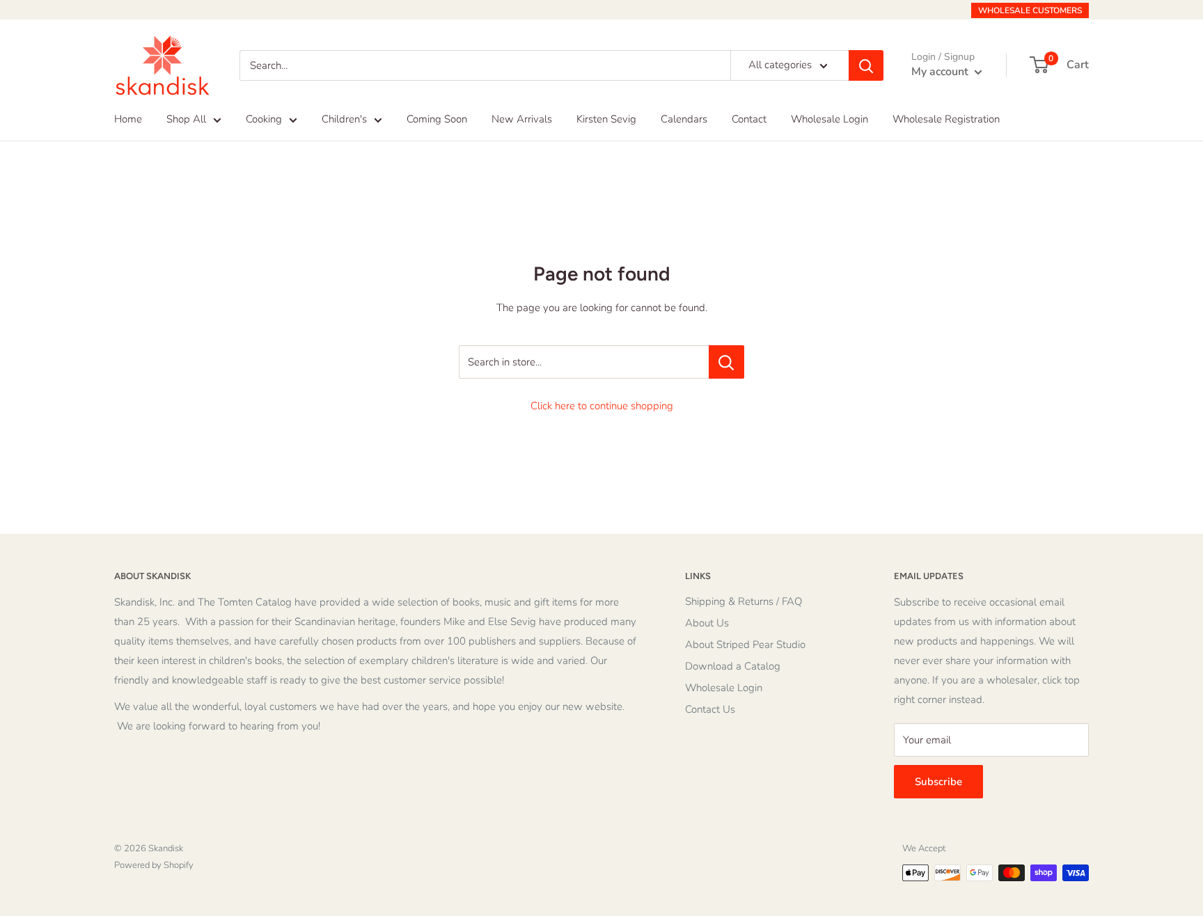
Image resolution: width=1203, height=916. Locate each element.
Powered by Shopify (154, 865)
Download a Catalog (732, 666)
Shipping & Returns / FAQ (743, 601)
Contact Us (710, 709)
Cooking (264, 119)
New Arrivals (522, 119)
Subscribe (938, 782)
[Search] (866, 65)
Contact (749, 119)
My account (941, 71)
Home (128, 119)
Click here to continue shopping (601, 406)
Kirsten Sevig (606, 119)
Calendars (684, 119)
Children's (344, 119)
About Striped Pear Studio (745, 645)
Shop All (186, 119)
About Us (707, 623)
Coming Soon (437, 119)
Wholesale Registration (946, 119)
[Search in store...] (726, 362)
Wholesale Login (829, 119)
